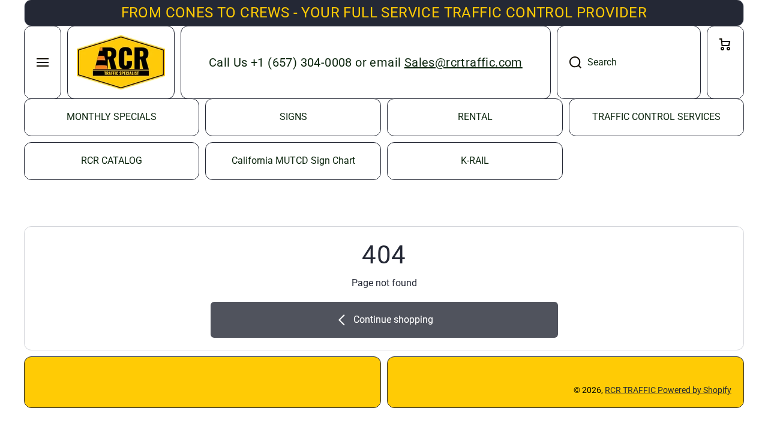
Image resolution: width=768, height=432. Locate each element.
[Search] (569, 62)
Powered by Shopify (694, 390)
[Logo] (121, 62)
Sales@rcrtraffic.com (463, 62)
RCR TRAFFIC (631, 390)
